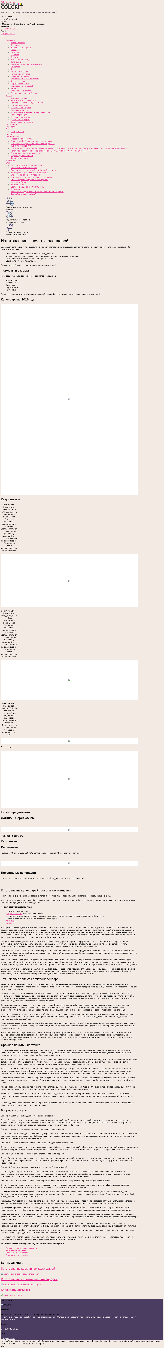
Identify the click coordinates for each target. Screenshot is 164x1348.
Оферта (106, 1317)
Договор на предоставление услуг (27, 153)
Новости (10, 134)
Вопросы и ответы (19, 158)
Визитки (14, 57)
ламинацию (11, 921)
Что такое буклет (19, 182)
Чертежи (15, 88)
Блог (8, 163)
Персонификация (19, 115)
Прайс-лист (11, 124)
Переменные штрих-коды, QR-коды (27, 103)
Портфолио (11, 127)
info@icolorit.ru (8, 33)
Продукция (11, 40)
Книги (13, 69)
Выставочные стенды (21, 59)
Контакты (10, 160)
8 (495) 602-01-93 (9, 29)
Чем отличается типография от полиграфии (31, 177)
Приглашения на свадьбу (22, 86)
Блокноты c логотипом (17, 1253)
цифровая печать (14, 913)
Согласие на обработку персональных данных (33, 143)
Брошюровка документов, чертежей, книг (31, 112)
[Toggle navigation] (2, 36)
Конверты (15, 66)
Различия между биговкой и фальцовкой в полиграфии (37, 191)
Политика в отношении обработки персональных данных (28, 1317)
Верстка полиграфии (20, 117)
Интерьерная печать (20, 105)
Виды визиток (17, 184)
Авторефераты (18, 42)
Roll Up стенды (18, 81)
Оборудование (17, 131)
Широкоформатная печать (23, 100)
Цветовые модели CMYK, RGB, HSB (27, 187)
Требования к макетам (21, 139)
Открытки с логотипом (17, 1255)
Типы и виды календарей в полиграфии (29, 179)
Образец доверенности (22, 155)
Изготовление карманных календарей (28, 1268)
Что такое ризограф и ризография (27, 165)
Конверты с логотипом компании (21, 1248)
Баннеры (15, 45)
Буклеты (15, 54)
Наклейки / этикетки (20, 74)
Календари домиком (15, 1290)
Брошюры (15, 50)
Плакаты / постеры (20, 76)
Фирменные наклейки (16, 1250)
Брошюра (15, 189)
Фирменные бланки (20, 83)
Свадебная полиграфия (22, 122)
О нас (8, 129)
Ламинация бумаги (20, 110)
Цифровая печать (19, 98)
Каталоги (15, 52)
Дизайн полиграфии (20, 119)
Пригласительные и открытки (25, 78)
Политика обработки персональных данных (31, 141)
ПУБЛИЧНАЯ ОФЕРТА (21, 146)
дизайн (9, 923)
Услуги (9, 95)
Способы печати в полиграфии (25, 175)
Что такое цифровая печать (24, 167)
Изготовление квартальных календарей (29, 1279)
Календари (16, 62)
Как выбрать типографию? (23, 194)
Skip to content (8, 2)
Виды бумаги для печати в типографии (29, 172)
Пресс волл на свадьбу (22, 91)
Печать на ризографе (21, 107)
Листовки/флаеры (19, 71)
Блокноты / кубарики (21, 47)
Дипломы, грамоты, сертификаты (26, 64)
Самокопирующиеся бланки (24, 93)
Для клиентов (12, 136)
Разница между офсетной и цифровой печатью (33, 170)
